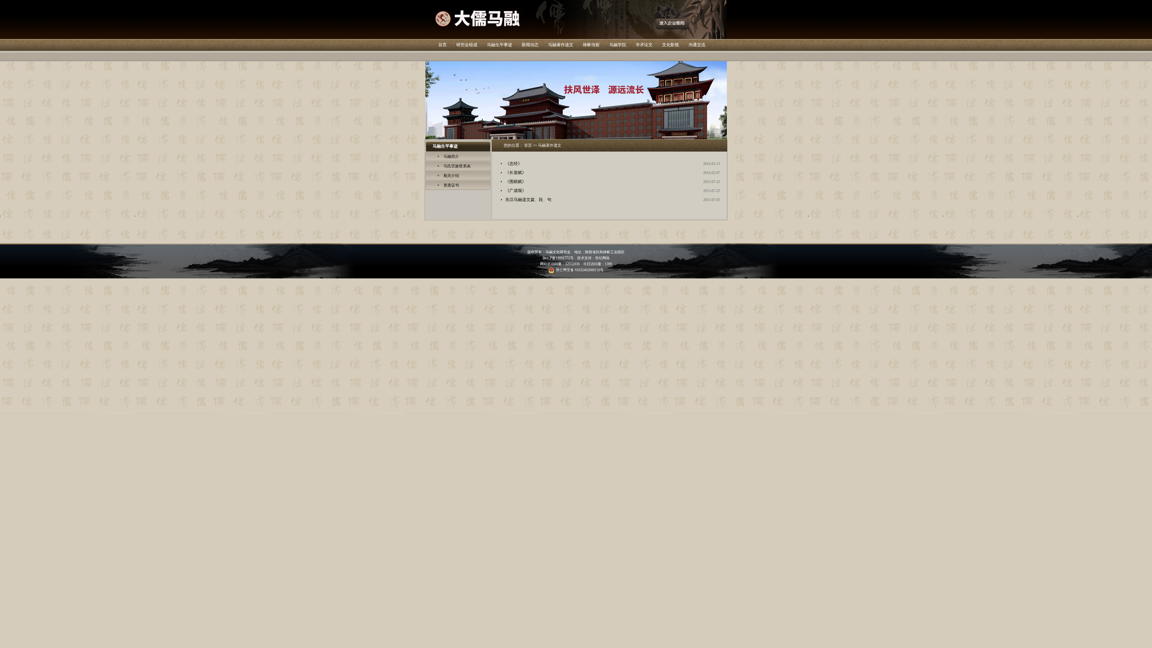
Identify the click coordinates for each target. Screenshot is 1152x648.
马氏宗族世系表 (457, 166)
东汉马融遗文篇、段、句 (528, 199)
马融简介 (451, 156)
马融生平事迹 (499, 45)
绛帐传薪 (591, 45)
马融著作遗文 (560, 45)
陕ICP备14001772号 (558, 258)
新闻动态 (530, 45)
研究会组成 (466, 45)
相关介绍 (451, 175)
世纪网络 (602, 258)
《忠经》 (513, 163)
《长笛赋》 (515, 172)
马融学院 (617, 45)
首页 (442, 45)
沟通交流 (696, 45)
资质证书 (451, 185)
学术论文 (644, 45)
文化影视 (670, 45)
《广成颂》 (515, 190)
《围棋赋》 (515, 181)
